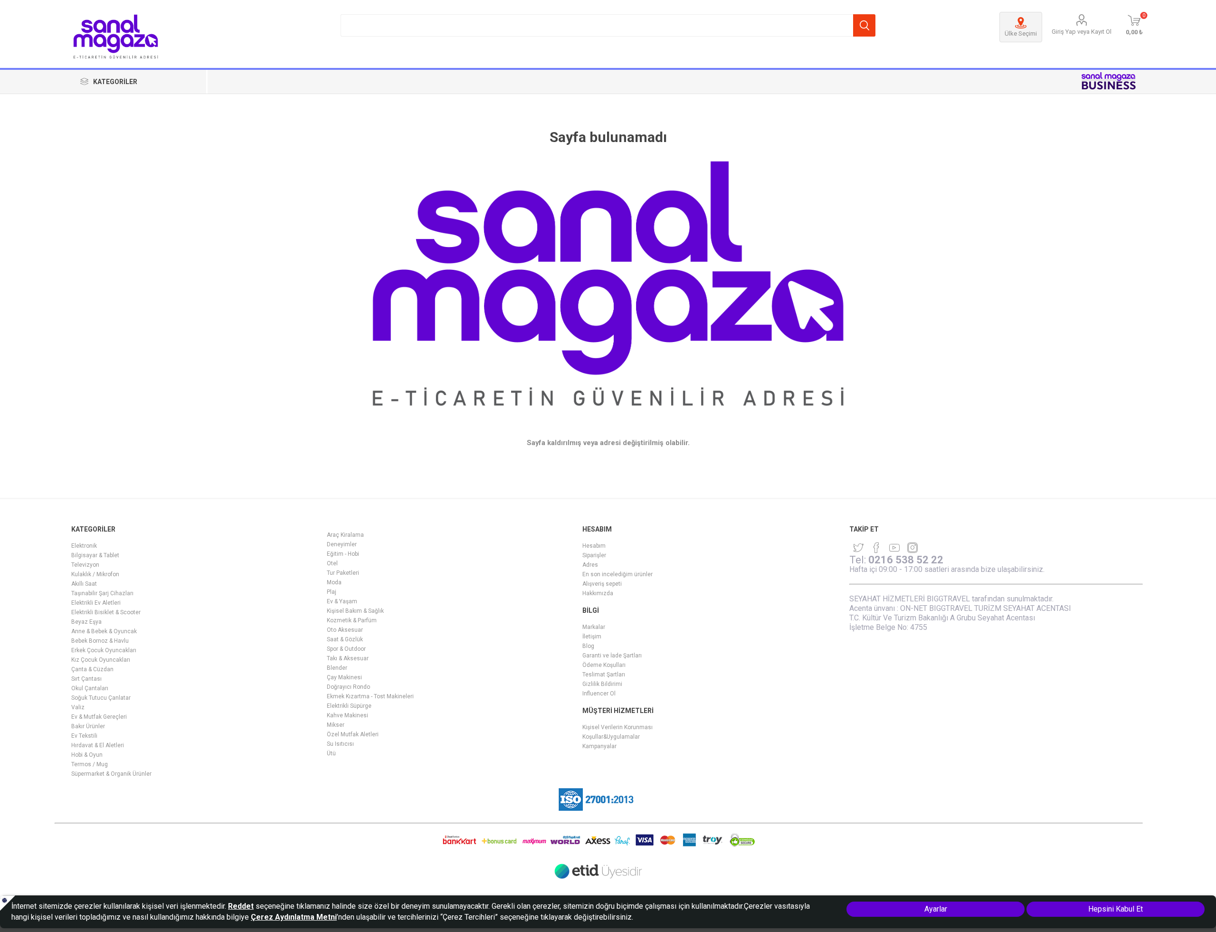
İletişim (591, 636)
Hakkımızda (597, 593)
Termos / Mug (89, 764)
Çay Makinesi (344, 677)
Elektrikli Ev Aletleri (96, 602)
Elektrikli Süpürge (349, 706)
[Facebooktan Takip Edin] (876, 547)
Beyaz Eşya (86, 621)
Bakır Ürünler (88, 726)
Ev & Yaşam (342, 601)
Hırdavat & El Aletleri (97, 745)
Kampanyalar (599, 746)
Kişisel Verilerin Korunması (617, 727)
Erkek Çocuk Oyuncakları (103, 650)
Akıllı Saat (84, 583)
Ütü (331, 753)
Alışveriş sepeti (602, 583)
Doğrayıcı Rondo (348, 687)
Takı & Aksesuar (348, 658)
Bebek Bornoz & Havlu (100, 640)
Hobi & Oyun (87, 754)
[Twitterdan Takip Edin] (858, 547)
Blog (588, 646)
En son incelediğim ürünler (617, 574)
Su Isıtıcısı (340, 744)
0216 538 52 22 (905, 560)
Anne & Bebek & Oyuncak (104, 631)
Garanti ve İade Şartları (612, 655)
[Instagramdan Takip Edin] (894, 547)
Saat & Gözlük (345, 639)
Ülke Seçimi (1021, 33)
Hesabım (594, 545)
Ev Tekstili (84, 735)
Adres (590, 564)
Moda (334, 582)
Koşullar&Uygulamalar (611, 736)
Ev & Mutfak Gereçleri (99, 716)
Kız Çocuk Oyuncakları (100, 659)
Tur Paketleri (343, 573)
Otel (332, 563)
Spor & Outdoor (346, 649)
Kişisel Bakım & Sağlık (355, 611)
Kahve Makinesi (347, 715)
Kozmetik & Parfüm (352, 620)
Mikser (335, 725)
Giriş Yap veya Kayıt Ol (1082, 31)
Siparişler (594, 555)
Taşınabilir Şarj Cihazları (102, 593)
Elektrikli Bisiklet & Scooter (106, 612)
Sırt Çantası (86, 678)
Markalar (593, 627)
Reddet (241, 906)
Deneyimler (342, 544)
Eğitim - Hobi (343, 554)
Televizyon (85, 564)
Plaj (331, 592)
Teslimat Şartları (603, 674)
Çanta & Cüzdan (92, 669)
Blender (337, 668)
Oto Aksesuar (345, 630)
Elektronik (84, 545)
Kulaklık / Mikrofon (95, 574)
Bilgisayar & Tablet (95, 555)
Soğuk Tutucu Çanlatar (101, 697)
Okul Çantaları (89, 688)
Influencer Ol (599, 693)
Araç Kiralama (345, 535)
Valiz (78, 707)
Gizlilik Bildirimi (602, 684)
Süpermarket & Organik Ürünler (111, 773)
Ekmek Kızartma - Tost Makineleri (370, 696)
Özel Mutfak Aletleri (353, 734)
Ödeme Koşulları (604, 665)
